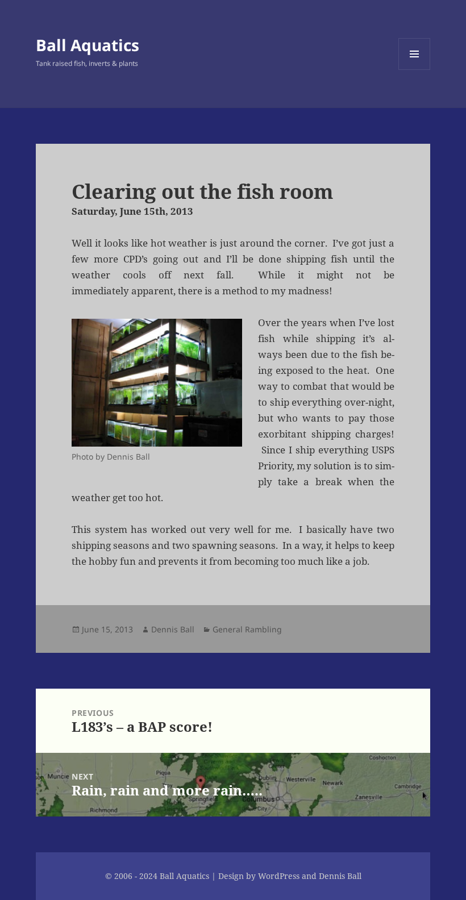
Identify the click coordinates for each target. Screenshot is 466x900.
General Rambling (247, 629)
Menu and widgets (414, 69)
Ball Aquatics (87, 45)
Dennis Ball (172, 629)
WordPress (278, 875)
